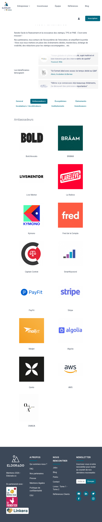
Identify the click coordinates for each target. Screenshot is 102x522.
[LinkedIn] (85, 493)
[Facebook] (78, 498)
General (19, 101)
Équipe (58, 6)
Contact (56, 482)
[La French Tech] (12, 502)
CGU (31, 495)
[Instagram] (93, 498)
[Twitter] (93, 493)
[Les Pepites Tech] (11, 492)
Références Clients (61, 494)
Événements (81, 101)
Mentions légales (37, 483)
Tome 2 (56, 489)
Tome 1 (63, 486)
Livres (55, 486)
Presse (33, 478)
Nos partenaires (37, 473)
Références (73, 6)
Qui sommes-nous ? (38, 464)
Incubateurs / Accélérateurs (28, 106)
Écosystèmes (60, 101)
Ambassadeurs (39, 101)
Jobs (55, 467)
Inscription (92, 18)
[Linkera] (17, 510)
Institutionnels (57, 106)
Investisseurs (80, 106)
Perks (55, 477)
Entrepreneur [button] (23, 6)
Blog (87, 6)
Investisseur (42, 6)
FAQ (31, 469)
